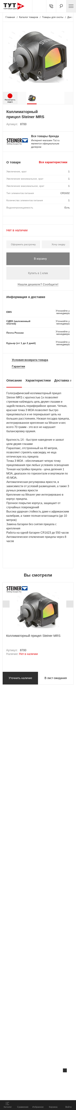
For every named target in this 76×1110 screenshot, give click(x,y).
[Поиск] (61, 6)
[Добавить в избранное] (67, 124)
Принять (47, 1093)
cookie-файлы (45, 1078)
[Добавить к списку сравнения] (59, 124)
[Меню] (71, 6)
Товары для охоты (52, 17)
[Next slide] (69, 604)
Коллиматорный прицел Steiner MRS (33, 635)
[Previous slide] (6, 604)
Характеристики (38, 380)
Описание (14, 380)
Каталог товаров (28, 17)
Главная (10, 17)
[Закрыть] (65, 1070)
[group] (31, 98)
